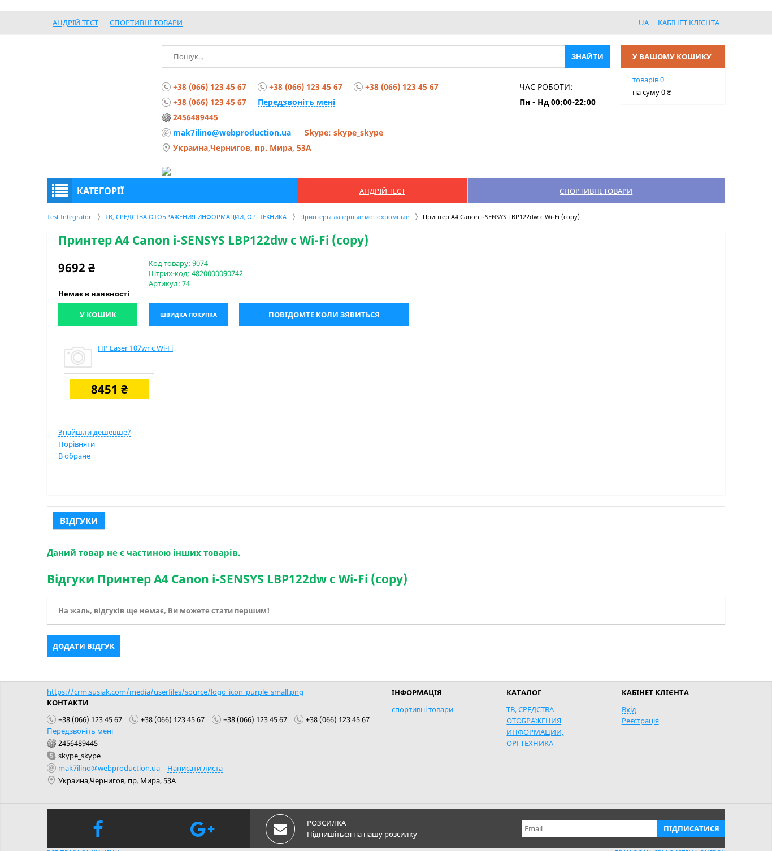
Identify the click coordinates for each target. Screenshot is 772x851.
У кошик (98, 314)
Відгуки (79, 520)
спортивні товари (146, 23)
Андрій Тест (75, 23)
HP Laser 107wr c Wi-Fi (135, 348)
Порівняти (76, 444)
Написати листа (195, 768)
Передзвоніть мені (296, 102)
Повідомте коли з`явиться (324, 314)
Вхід (629, 709)
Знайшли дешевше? (94, 432)
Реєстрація (640, 720)
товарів (648, 80)
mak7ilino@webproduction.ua (232, 132)
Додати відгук (84, 646)
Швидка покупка (188, 314)
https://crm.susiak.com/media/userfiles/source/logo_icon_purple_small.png (175, 692)
